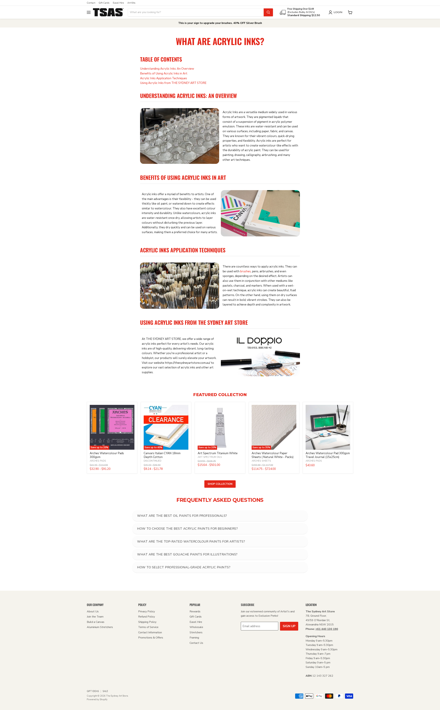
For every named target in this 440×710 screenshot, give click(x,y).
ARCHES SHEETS (261, 460)
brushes (245, 271)
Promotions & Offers (150, 638)
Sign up (289, 626)
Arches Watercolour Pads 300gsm (107, 455)
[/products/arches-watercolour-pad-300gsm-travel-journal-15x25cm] (328, 427)
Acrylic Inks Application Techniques (163, 78)
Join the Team (95, 617)
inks (201, 96)
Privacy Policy (146, 611)
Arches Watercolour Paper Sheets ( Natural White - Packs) (273, 455)
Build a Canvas (95, 622)
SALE (105, 691)
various (292, 112)
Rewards (195, 611)
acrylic (276, 122)
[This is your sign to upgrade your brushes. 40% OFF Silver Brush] (220, 23)
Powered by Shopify (97, 699)
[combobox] (196, 12)
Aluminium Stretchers (100, 627)
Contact (91, 3)
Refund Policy (146, 617)
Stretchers (196, 632)
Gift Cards (104, 3)
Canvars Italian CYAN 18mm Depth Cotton (162, 455)
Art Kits (131, 3)
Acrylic (186, 96)
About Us (93, 611)
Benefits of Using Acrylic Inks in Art (163, 73)
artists (227, 146)
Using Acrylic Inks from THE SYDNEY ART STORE (173, 83)
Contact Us (196, 643)
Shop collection (220, 484)
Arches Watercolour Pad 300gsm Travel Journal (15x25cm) (328, 455)
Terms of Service (148, 627)
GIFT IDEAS (93, 691)
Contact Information (150, 632)
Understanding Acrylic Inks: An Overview (167, 69)
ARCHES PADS (98, 460)
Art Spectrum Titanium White (218, 453)
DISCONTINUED (152, 460)
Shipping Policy (147, 622)
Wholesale (196, 627)
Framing (194, 638)
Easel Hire (118, 3)
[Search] (268, 12)
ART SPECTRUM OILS (210, 457)
